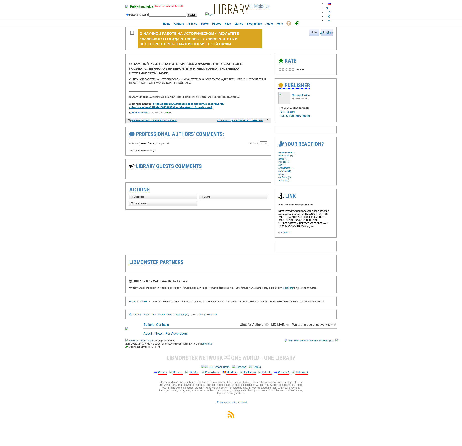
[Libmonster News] (327, 7)
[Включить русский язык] (329, 3)
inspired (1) (284, 161)
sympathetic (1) (285, 167)
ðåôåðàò (305, 115)
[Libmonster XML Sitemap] (231, 416)
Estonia (267, 372)
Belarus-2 (301, 372)
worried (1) (283, 180)
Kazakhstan (212, 372)
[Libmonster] (126, 328)
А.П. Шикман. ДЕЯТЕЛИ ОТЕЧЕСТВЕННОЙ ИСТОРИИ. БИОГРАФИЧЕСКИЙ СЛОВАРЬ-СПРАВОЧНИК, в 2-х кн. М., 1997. (241, 120)
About (147, 333)
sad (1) (281, 164)
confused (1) (284, 177)
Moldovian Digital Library (141, 340)
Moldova (231, 372)
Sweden (241, 367)
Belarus (178, 372)
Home (132, 301)
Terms (146, 314)
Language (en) (181, 314)
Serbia (256, 367)
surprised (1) (284, 170)
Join (322, 32)
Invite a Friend (165, 314)
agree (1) (282, 158)
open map (207, 343)
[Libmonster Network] (309, 340)
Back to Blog (140, 203)
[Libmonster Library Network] (336, 340)
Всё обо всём (288, 111)
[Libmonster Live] (329, 20)
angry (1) (282, 173)
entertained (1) (285, 155)
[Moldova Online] (284, 102)
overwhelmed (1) (286, 152)
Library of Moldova (208, 314)
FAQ (154, 314)
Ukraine (194, 372)
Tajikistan (250, 372)
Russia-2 (283, 372)
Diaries (143, 301)
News (159, 333)
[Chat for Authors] (329, 16)
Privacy (137, 314)
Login (330, 32)
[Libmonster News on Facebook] (329, 12)
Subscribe (139, 197)
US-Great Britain (219, 367)
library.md (285, 232)
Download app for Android (232, 402)
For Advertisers (176, 333)
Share (207, 197)
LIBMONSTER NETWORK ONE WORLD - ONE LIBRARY (231, 357)
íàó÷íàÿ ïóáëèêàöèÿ (290, 115)
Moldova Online (140, 112)
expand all (164, 143)
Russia (162, 372)
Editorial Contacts (156, 324)
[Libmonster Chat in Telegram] (267, 324)
